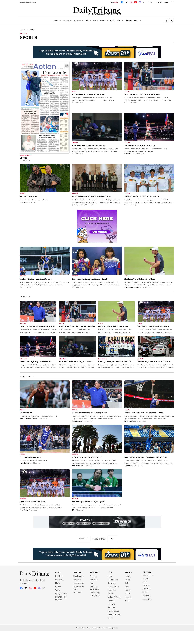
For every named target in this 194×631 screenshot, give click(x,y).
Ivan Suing (24, 202)
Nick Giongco (129, 154)
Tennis (127, 593)
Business (77, 21)
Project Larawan (114, 614)
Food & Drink (113, 579)
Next (113, 538)
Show (95, 21)
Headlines (59, 576)
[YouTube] (135, 2)
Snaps (110, 618)
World (57, 590)
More (136, 21)
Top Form (111, 604)
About (144, 582)
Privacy (145, 592)
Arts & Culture (113, 586)
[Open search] (166, 20)
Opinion (66, 21)
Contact (145, 585)
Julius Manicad (77, 205)
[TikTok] (144, 2)
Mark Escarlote (78, 421)
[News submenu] (60, 21)
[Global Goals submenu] (122, 21)
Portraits (94, 579)
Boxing (128, 590)
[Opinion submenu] (70, 21)
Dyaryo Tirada (61, 593)
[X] (126, 2)
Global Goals (115, 21)
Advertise (146, 589)
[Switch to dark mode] (171, 20)
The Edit (111, 600)
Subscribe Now (155, 2)
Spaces (111, 593)
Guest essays (78, 583)
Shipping (93, 576)
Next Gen (111, 607)
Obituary (128, 21)
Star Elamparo (77, 466)
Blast (127, 600)
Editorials (77, 579)
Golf (127, 583)
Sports (103, 21)
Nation (58, 586)
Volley (127, 579)
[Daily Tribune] (97, 10)
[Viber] (140, 2)
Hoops (127, 576)
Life (87, 21)
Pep (91, 583)
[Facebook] (122, 2)
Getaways (112, 583)
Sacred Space (113, 611)
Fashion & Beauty (115, 597)
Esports (128, 597)
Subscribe (146, 595)
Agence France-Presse (132, 287)
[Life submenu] (90, 21)
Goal (127, 586)
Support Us (169, 2)
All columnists (78, 576)
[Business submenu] (82, 21)
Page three (60, 579)
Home (22, 29)
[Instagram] (131, 2)
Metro (57, 583)
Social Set (112, 590)
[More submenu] (140, 21)
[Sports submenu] (107, 21)
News (56, 21)
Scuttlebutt (77, 593)
